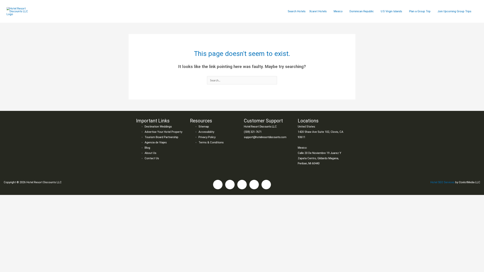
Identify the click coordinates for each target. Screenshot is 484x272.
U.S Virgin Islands (391, 11)
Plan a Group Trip (419, 11)
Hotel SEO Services (442, 182)
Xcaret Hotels (318, 11)
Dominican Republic (362, 11)
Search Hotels (297, 11)
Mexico (338, 11)
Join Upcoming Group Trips (454, 11)
